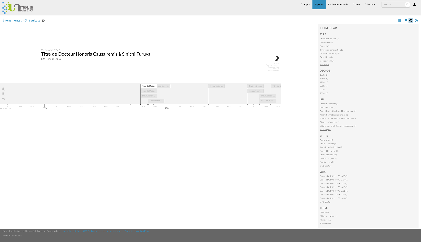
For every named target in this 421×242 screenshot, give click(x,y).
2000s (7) (324, 86)
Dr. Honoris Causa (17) (329, 53)
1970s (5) (324, 75)
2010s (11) (324, 90)
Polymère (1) (325, 223)
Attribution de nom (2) (329, 39)
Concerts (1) (325, 46)
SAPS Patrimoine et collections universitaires (102, 231)
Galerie (356, 4)
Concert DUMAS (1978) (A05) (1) (334, 176)
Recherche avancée (338, 4)
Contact (128, 231)
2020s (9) (324, 93)
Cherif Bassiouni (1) (328, 155)
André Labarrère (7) (328, 144)
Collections (370, 4)
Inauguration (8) (327, 61)
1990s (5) (324, 82)
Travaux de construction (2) (331, 50)
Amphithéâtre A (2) (328, 107)
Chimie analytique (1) (329, 216)
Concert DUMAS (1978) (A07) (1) (334, 180)
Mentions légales (143, 231)
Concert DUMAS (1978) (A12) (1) (334, 195)
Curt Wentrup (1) (327, 162)
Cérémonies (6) (326, 42)
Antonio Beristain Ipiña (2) (331, 147)
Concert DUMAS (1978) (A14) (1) (334, 198)
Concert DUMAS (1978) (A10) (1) (334, 187)
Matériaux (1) (325, 220)
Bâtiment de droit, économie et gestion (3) (338, 126)
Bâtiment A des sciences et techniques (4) (338, 118)
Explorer (319, 4)
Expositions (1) (326, 57)
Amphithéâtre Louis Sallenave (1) (334, 115)
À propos (305, 4)
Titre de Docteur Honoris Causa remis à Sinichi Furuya (95, 54)
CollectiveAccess (16, 235)
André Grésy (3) (326, 140)
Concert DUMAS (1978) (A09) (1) (334, 184)
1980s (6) (324, 79)
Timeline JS (6, 108)
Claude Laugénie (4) (328, 158)
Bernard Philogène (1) (329, 151)
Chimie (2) (324, 212)
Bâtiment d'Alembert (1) (330, 122)
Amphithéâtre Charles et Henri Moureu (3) (338, 111)
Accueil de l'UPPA (71, 231)
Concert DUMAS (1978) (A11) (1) (334, 191)
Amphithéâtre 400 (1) (329, 104)
